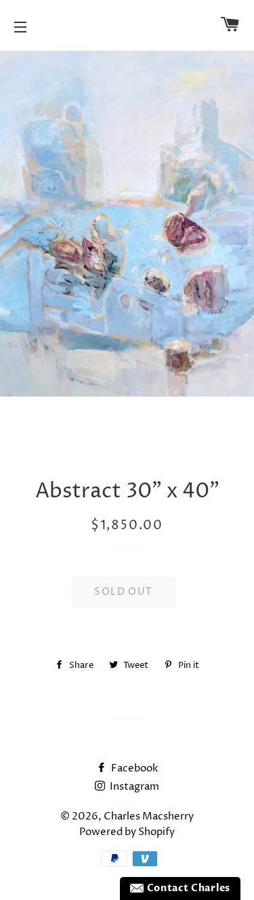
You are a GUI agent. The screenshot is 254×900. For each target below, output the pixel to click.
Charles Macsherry (149, 816)
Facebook (133, 768)
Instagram (133, 787)
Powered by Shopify (127, 832)
